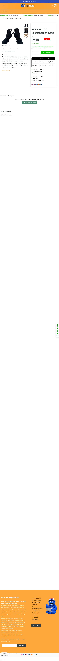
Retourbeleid (37, 600)
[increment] (37, 53)
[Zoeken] (56, 11)
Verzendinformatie (37, 608)
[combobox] (29, 11)
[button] (3, 5)
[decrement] (34, 53)
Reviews (36, 615)
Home (5, 18)
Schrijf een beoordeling (29, 102)
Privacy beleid (37, 598)
